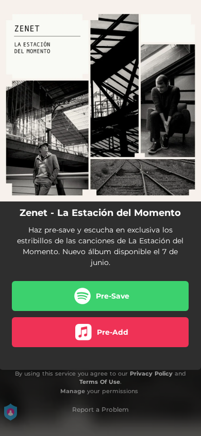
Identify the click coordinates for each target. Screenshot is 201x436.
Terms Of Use (99, 381)
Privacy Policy (151, 373)
